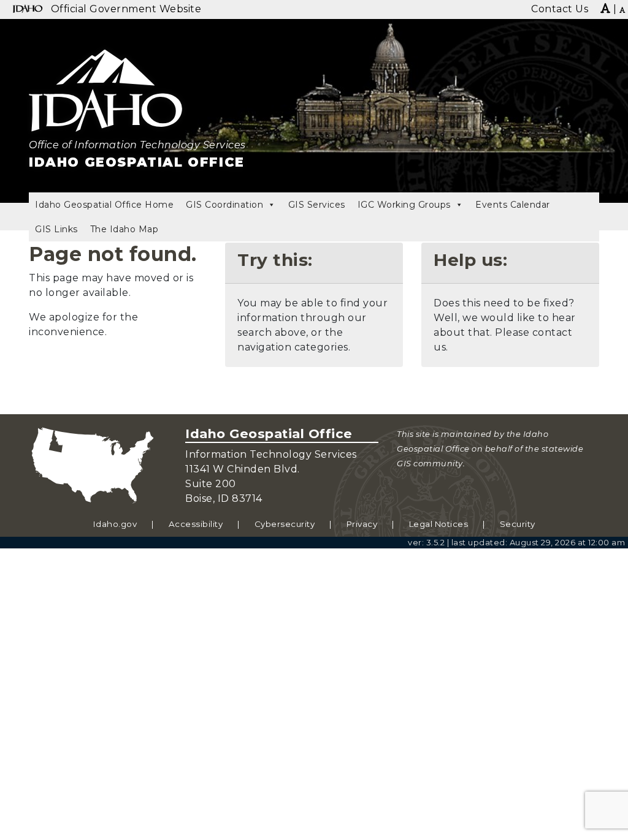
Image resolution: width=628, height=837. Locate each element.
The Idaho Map (124, 229)
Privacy (362, 524)
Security (517, 524)
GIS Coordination (224, 204)
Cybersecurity (285, 524)
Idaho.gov (115, 524)
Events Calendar (512, 204)
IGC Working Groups (404, 204)
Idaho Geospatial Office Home (104, 204)
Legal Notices (439, 524)
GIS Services (316, 204)
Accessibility (196, 524)
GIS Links (56, 229)
